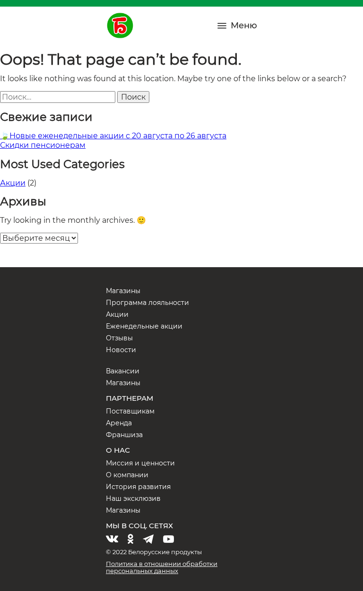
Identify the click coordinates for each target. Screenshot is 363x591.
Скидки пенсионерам (43, 145)
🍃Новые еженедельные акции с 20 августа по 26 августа (113, 135)
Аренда (119, 423)
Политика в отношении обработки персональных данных (161, 567)
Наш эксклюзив (133, 498)
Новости (121, 350)
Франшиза (124, 435)
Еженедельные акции (144, 326)
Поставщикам (130, 411)
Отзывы (119, 338)
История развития (138, 486)
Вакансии (122, 371)
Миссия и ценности (140, 463)
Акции (13, 182)
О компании (127, 475)
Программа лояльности (147, 302)
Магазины (123, 291)
